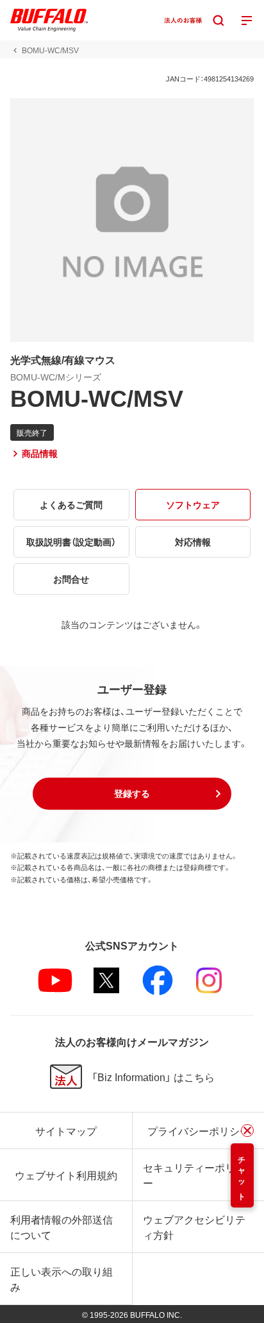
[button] (132, 794)
